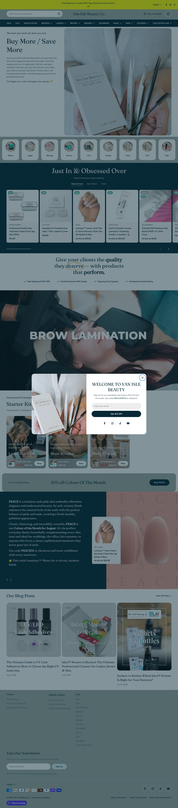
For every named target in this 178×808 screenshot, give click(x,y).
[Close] (142, 377)
